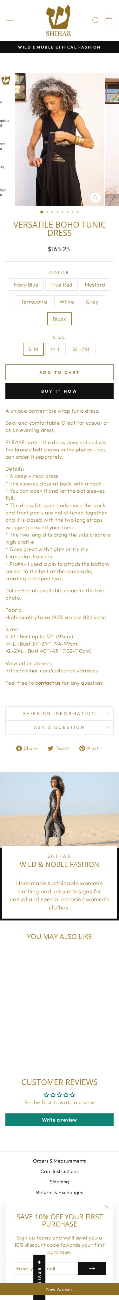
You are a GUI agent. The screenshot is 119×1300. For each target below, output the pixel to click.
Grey (92, 301)
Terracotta (34, 301)
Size (59, 337)
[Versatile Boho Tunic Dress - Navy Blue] (11, 1044)
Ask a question (59, 727)
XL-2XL (82, 349)
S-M (33, 349)
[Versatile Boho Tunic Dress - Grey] (22, 1050)
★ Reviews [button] (39, 1277)
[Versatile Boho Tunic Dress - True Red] (18, 1044)
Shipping (59, 1182)
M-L (55, 349)
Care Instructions (59, 1171)
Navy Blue (26, 284)
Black (59, 319)
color (59, 272)
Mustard (95, 284)
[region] (59, 1289)
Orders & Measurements (59, 1161)
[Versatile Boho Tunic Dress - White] (40, 1044)
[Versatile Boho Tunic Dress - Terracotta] (33, 1044)
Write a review (59, 1120)
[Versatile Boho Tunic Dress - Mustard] (25, 1044)
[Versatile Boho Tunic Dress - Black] (29, 1050)
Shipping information (59, 713)
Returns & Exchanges (59, 1192)
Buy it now (59, 391)
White (66, 301)
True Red (61, 284)
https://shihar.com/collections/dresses (51, 670)
